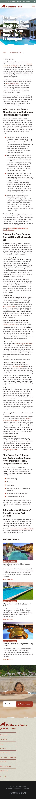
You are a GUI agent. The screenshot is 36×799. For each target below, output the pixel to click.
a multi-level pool (17, 366)
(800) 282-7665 (8, 728)
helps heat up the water (10, 449)
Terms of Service (5, 766)
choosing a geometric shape (24, 344)
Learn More (26, 1)
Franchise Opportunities (8, 757)
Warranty (3, 762)
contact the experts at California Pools (21, 529)
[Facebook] (1, 776)
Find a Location (25, 704)
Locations (3, 739)
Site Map (26, 788)
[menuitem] (9, 788)
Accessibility (9, 788)
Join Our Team (5, 753)
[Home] (11, 5)
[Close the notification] (34, 1)
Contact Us (4, 735)
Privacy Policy (18, 788)
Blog (1, 744)
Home (4, 52)
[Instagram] (5, 776)
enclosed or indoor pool (10, 324)
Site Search (4, 771)
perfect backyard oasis (12, 83)
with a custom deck (9, 306)
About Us (3, 748)
